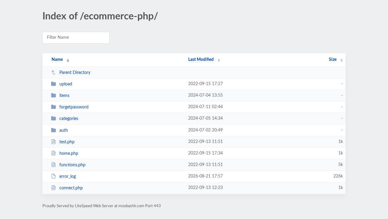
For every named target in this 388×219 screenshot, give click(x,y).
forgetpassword (74, 107)
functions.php (72, 165)
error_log (67, 176)
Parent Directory (74, 73)
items (64, 96)
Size (332, 60)
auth (63, 130)
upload (65, 84)
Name (57, 60)
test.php (67, 142)
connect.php (71, 188)
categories (68, 119)
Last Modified (201, 60)
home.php (68, 153)
